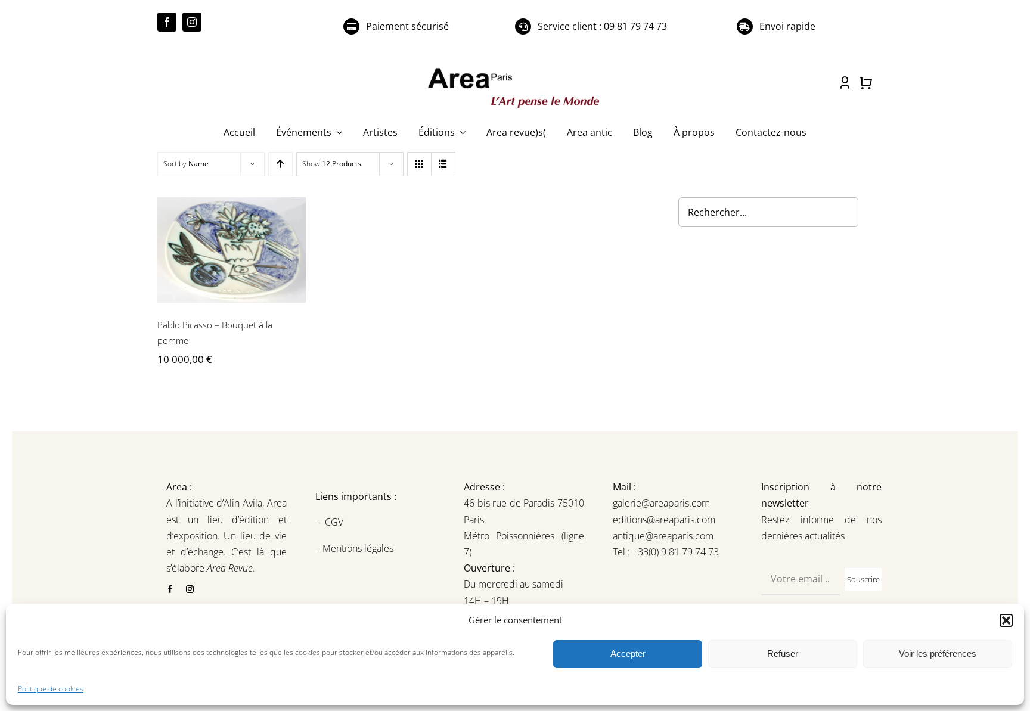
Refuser (782, 653)
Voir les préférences (937, 653)
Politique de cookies (50, 689)
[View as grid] (419, 164)
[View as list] (443, 164)
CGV (335, 522)
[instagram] (191, 22)
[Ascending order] (280, 164)
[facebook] (166, 22)
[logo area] (515, 68)
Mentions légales (356, 548)
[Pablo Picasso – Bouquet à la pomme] (231, 250)
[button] (1006, 620)
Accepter (628, 653)
